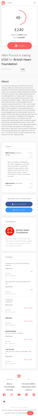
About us (9, 384)
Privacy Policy (23, 413)
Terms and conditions (28, 384)
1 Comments (11, 275)
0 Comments (11, 294)
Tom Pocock (9, 349)
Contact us (28, 390)
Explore (10, 3)
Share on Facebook (19, 204)
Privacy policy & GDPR (28, 387)
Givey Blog (9, 390)
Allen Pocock (9, 153)
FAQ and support (9, 387)
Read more (8, 268)
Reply (9, 273)
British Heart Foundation (22, 231)
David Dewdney (10, 331)
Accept (30, 413)
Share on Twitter (20, 210)
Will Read (8, 318)
